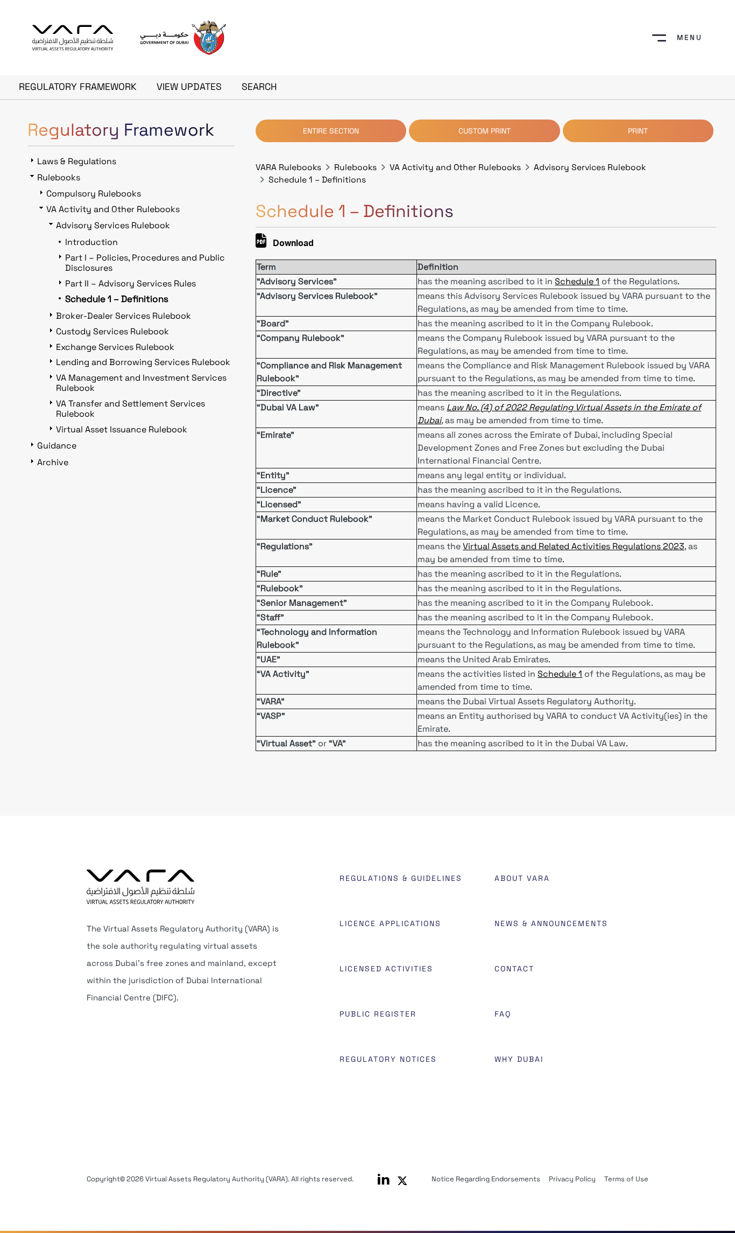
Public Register (378, 1014)
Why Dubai (518, 1059)
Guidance (56, 445)
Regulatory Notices (388, 1059)
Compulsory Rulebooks (93, 193)
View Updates (189, 87)
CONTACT (514, 968)
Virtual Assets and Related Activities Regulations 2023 (573, 546)
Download (292, 244)
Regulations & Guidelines (401, 878)
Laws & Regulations (76, 161)
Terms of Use (626, 1178)
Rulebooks (355, 167)
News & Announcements (551, 923)
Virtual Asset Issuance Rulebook (121, 429)
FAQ (502, 1014)
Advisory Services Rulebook (590, 167)
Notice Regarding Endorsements (486, 1178)
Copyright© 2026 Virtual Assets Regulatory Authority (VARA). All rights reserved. (220, 1178)
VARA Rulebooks (288, 167)
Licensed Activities (386, 968)
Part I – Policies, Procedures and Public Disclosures (145, 263)
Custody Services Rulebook (112, 331)
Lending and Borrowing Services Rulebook (143, 362)
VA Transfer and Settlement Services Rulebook (130, 408)
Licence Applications (390, 923)
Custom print (484, 131)
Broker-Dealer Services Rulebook (123, 316)
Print (638, 131)
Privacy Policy (572, 1178)
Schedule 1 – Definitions (317, 179)
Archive (52, 462)
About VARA (522, 878)
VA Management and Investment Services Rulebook (141, 383)
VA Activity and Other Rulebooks (455, 167)
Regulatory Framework (78, 87)
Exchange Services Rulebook (115, 347)
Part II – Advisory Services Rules (130, 283)
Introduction (91, 242)
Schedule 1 (577, 281)
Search (259, 87)
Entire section (331, 131)
